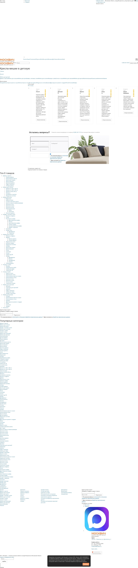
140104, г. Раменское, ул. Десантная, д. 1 (101, 539)
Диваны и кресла (4, 78)
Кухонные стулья (4, 432)
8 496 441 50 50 (99, 0)
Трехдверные (3, 402)
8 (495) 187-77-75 (77, 132)
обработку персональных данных (57, 161)
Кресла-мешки (3, 346)
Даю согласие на (57, 161)
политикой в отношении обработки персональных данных (59, 157)
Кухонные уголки (4, 433)
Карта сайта (94, 549)
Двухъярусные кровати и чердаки (58, 82)
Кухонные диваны (4, 347)
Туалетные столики (4, 465)
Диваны (2, 377)
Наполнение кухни (4, 435)
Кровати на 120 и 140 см (6, 367)
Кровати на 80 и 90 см (5, 372)
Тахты (1, 352)
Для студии (2, 428)
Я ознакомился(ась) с (59, 157)
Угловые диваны (4, 350)
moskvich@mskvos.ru (96, 546)
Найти (4, 561)
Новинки (105, 78)
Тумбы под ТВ (3, 395)
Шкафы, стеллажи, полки (32, 78)
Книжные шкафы (4, 380)
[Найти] (14, 64)
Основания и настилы (5, 375)
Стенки (1, 393)
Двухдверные (3, 398)
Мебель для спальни (13, 78)
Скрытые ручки (3, 370)
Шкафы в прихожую (4, 452)
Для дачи (2, 340)
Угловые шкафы (4, 475)
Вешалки (2, 443)
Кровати (48, 82)
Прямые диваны (4, 339)
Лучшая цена (94, 78)
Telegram (27, 2)
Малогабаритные (4, 353)
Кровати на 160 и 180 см (6, 369)
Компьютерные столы (24, 82)
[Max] (52, 57)
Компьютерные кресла (5, 342)
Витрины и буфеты (4, 376)
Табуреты (2, 442)
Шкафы (75, 82)
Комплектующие (87, 78)
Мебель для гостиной (43, 78)
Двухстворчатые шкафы (5, 471)
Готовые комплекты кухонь (6, 426)
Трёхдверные (3, 486)
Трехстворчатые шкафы (5, 474)
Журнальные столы (4, 379)
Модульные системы (41, 82)
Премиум (2, 366)
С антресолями (3, 365)
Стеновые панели (4, 441)
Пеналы (2, 400)
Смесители (2, 439)
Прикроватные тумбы (5, 357)
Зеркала (2, 448)
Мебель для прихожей (68, 78)
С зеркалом (2, 485)
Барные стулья (3, 425)
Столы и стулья (59, 78)
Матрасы (2, 373)
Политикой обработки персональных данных (76, 561)
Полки (67, 82)
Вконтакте (27, 0)
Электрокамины (3, 399)
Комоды (2, 82)
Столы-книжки (3, 464)
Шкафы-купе (3, 482)
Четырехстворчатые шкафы (6, 476)
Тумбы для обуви (4, 360)
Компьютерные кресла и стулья (11, 82)
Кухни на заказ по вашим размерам (8, 429)
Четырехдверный (4, 488)
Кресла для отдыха (4, 343)
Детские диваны (33, 82)
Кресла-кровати (3, 345)
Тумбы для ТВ (3, 363)
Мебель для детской (79, 78)
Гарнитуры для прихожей (6, 445)
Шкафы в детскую (4, 481)
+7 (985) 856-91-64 (100, 2)
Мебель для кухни (22, 78)
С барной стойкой (4, 359)
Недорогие (2, 446)
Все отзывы (30, 85)
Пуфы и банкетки (4, 349)
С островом (2, 362)
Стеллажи (71, 82)
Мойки (1, 436)
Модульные (2, 355)
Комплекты (100, 78)
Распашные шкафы (4, 469)
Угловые (2, 405)
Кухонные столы (4, 431)
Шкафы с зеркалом (4, 478)
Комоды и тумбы (52, 78)
